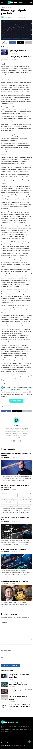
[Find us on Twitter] (3, 742)
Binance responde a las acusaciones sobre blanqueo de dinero (20, 51)
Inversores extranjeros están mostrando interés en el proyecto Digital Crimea (18, 683)
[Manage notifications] (29, 741)
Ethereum (7, 406)
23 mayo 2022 (12, 691)
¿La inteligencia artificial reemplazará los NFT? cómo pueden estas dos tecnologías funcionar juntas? (19, 675)
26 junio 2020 (12, 709)
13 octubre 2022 (13, 551)
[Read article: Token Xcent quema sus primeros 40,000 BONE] (4, 691)
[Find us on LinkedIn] (9, 742)
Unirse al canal (17, 400)
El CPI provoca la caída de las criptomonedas (14, 549)
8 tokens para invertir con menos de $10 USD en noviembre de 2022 (20, 57)
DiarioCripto (10, 17)
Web (2, 657)
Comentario (4, 622)
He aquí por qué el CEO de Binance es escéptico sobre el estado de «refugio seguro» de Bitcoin (20, 697)
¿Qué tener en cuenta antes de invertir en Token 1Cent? (15, 518)
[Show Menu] (2, 2)
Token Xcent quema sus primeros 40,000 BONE (20, 690)
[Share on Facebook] (12, 42)
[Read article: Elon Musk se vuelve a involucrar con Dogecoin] (16, 593)
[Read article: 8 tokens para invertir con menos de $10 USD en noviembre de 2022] (4, 58)
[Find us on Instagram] (5, 742)
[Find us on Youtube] (7, 742)
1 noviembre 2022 (14, 59)
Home (2, 7)
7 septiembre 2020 (20, 17)
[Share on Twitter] (20, 42)
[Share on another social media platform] (28, 42)
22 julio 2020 (12, 701)
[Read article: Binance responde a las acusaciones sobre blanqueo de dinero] (4, 52)
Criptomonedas (8, 7)
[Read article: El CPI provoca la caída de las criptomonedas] (16, 561)
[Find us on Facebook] (1, 742)
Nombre (4, 643)
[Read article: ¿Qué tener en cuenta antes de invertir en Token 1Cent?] (16, 531)
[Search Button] (31, 2)
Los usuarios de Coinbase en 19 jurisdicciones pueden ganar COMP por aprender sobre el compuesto (20, 706)
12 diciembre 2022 (14, 53)
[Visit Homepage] (16, 2)
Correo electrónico (6, 650)
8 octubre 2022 (13, 583)
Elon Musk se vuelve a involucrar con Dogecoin (14, 581)
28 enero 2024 (13, 679)
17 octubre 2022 (13, 521)
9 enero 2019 (12, 686)
